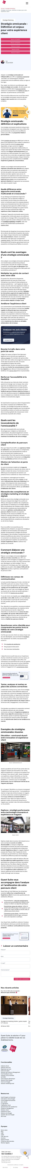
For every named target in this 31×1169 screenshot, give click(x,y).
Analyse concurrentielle (7, 1075)
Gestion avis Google (6, 1113)
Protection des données (7, 1141)
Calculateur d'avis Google (8, 1099)
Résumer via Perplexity (15, 42)
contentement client (22, 667)
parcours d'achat (20, 89)
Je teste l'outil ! (9, 340)
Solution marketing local (7, 1083)
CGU (2, 1133)
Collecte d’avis (5, 1066)
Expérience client (5, 1111)
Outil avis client (5, 1070)
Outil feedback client (6, 1074)
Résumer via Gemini (15, 52)
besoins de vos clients (17, 593)
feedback (26, 636)
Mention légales (5, 1143)
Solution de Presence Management (10, 1072)
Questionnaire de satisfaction (9, 1107)
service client (13, 371)
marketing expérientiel (23, 77)
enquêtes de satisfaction (13, 644)
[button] (27, 3)
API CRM (3, 1077)
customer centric (5, 240)
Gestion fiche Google (6, 1080)
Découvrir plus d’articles (8, 992)
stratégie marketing (9, 221)
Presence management (7, 1108)
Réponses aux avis (6, 1069)
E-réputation (4, 1103)
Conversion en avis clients (11, 913)
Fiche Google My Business (8, 1100)
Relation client (5, 1110)
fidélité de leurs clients (7, 179)
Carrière (3, 1138)
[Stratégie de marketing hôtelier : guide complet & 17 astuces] (14, 1012)
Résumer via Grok (15, 49)
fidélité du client (22, 90)
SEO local (3, 1116)
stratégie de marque (10, 140)
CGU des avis (4, 1136)
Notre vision (4, 1130)
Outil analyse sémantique (8, 1078)
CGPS (2, 1135)
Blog (2, 1131)
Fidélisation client (6, 1105)
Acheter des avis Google (7, 1115)
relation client (5, 225)
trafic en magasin (5, 358)
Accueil (2, 8)
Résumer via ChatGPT (15, 39)
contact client (20, 144)
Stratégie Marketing (10, 8)
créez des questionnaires (21, 900)
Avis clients (4, 1102)
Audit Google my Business (8, 1097)
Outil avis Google (5, 1082)
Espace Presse (5, 1139)
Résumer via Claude (15, 46)
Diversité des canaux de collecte (13, 906)
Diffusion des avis (6, 1067)
